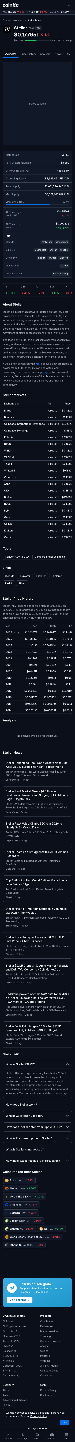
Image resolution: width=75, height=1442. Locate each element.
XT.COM (9, 457)
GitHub (64, 265)
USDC (10, 1355)
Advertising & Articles (15, 1399)
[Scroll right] (72, 12)
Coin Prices (46, 1321)
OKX (6, 490)
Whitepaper (62, 242)
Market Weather (49, 1331)
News (58, 53)
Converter (46, 1375)
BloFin (8, 497)
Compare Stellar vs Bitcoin (50, 556)
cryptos (46, 372)
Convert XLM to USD (17, 556)
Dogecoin (12, 1365)
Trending (45, 1336)
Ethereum (11, 1336)
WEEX (7, 450)
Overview (10, 53)
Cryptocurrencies (13, 20)
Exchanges (46, 1326)
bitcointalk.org (60, 273)
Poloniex (9, 437)
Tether (11, 1341)
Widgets (45, 1360)
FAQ (68, 53)
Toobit (8, 463)
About (6, 1390)
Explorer (25, 575)
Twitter (52, 257)
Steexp (64, 250)
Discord (64, 257)
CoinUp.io (10, 477)
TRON (9, 1370)
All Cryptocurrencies (14, 1326)
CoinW (8, 523)
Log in (6, 1404)
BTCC (7, 443)
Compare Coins (49, 1370)
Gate (7, 517)
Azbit (7, 483)
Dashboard (40, 250)
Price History (28, 53)
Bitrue (7, 410)
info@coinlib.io (37, 1428)
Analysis (45, 53)
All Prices (8, 1321)
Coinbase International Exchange (24, 423)
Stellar (53, 250)
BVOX (7, 503)
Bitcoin (10, 1331)
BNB (8, 1345)
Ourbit (8, 537)
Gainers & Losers (50, 1341)
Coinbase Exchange (16, 430)
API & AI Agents (49, 1365)
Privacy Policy (48, 1390)
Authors (7, 1395)
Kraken (8, 530)
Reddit (41, 257)
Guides (44, 1350)
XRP (38, 363)
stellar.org (47, 242)
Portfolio (45, 1355)
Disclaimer (46, 1395)
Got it (64, 1422)
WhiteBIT (9, 470)
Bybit (7, 510)
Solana (10, 1350)
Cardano (11, 1375)
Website (9, 575)
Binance (9, 417)
